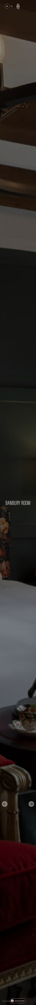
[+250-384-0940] (12, 6)
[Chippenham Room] (31, 804)
